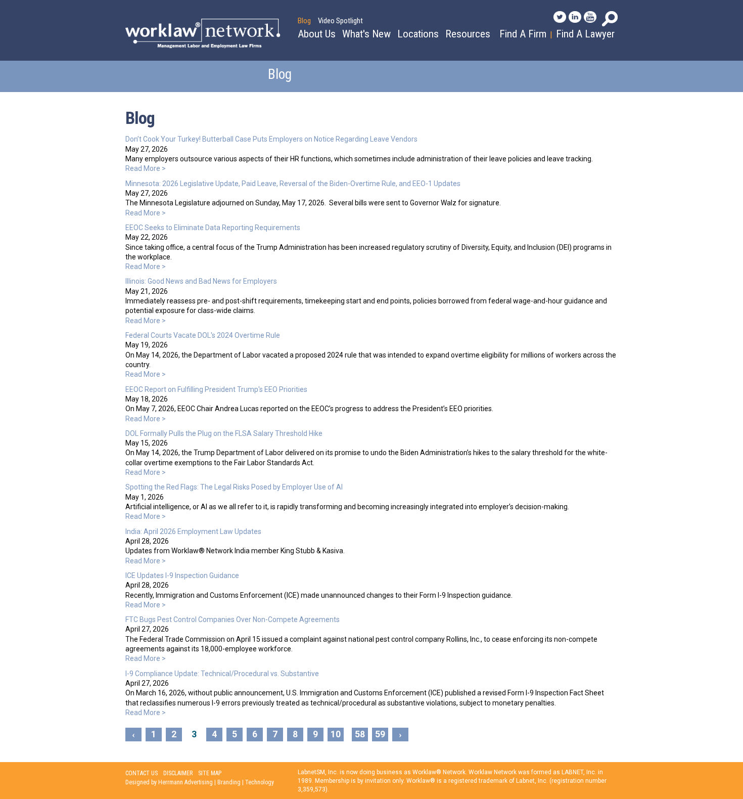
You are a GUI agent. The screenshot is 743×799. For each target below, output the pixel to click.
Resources (467, 34)
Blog (304, 20)
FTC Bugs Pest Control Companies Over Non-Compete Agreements (232, 619)
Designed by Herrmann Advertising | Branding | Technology (199, 782)
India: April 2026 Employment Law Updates (193, 531)
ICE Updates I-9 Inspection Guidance (182, 575)
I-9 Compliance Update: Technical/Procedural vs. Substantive (222, 674)
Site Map (209, 773)
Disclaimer (178, 773)
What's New (366, 34)
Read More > (145, 168)
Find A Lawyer (585, 34)
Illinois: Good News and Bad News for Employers (201, 281)
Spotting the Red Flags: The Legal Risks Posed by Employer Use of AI (234, 487)
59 (380, 734)
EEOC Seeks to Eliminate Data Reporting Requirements (212, 228)
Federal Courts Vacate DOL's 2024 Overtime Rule (202, 335)
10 (336, 734)
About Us (317, 34)
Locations (418, 34)
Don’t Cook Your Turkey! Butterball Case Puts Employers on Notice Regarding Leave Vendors (271, 139)
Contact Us (141, 773)
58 (360, 734)
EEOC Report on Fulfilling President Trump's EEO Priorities (216, 389)
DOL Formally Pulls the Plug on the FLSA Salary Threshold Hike (223, 433)
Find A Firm (522, 34)
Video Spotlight (340, 20)
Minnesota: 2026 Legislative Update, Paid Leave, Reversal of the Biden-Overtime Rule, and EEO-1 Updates (292, 184)
